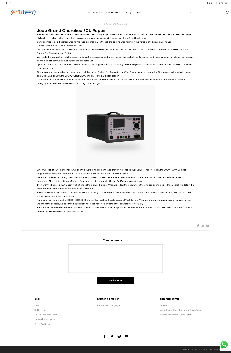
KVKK (37, 305)
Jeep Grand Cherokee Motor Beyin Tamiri (181, 310)
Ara (227, 12)
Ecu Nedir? (165, 305)
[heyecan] (112, 336)
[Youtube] (126, 336)
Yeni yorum (115, 280)
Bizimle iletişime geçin (108, 305)
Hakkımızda (40, 310)
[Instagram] (119, 336)
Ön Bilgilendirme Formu (46, 314)
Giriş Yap (223, 3)
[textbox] (207, 12)
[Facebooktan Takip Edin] (105, 336)
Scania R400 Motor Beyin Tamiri (176, 314)
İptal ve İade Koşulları (45, 319)
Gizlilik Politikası (42, 324)
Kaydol (210, 3)
